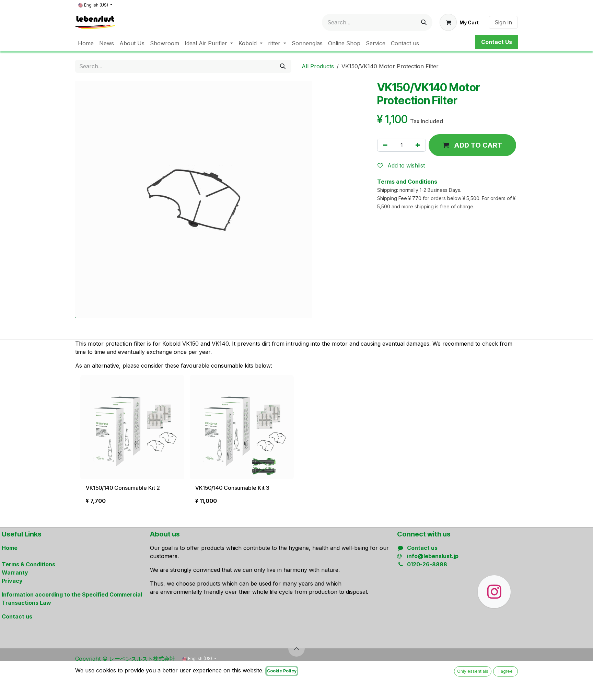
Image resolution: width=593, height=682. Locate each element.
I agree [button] (506, 671)
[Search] (423, 22)
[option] (296, 442)
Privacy (12, 580)
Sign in (503, 22)
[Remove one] (385, 145)
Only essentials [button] (472, 671)
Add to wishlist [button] (405, 165)
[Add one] (418, 145)
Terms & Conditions (28, 564)
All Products (318, 66)
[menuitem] (85, 43)
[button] (472, 145)
